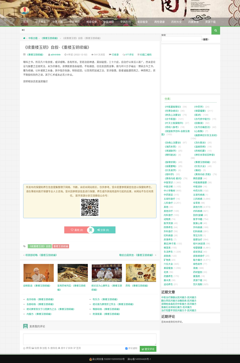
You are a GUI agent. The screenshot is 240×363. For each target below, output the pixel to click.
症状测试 (197, 251)
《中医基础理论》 (173, 106)
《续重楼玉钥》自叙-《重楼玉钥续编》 (57, 47)
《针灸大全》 (200, 166)
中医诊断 (168, 186)
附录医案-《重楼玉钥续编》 (107, 313)
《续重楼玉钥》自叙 (40, 246)
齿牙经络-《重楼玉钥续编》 (41, 299)
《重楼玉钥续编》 (50, 38)
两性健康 (159, 22)
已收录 (115, 54)
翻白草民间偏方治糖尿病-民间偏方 (178, 300)
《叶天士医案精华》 (174, 122)
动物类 (167, 219)
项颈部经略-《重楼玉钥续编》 (41, 255)
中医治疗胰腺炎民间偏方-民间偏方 (178, 297)
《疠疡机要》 (200, 150)
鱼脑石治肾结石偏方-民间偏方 (176, 307)
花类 (166, 272)
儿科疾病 (197, 198)
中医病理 (108, 22)
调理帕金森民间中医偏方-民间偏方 (178, 303)
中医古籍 (57, 22)
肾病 (195, 267)
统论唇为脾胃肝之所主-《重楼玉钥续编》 (114, 304)
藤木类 (167, 280)
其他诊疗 (168, 210)
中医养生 (40, 22)
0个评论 (130, 54)
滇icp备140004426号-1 (139, 359)
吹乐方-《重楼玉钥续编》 (106, 299)
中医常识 (74, 22)
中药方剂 (125, 22)
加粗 (44, 347)
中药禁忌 (168, 194)
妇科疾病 (197, 231)
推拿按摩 (91, 22)
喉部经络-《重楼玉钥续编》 (107, 309)
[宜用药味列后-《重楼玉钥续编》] (73, 272)
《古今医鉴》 (170, 118)
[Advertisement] (89, 108)
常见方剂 (197, 235)
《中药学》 (199, 106)
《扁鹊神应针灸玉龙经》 (205, 135)
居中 (62, 347)
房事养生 (168, 239)
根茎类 (167, 247)
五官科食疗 (169, 198)
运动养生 (168, 284)
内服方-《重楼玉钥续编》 (40, 313)
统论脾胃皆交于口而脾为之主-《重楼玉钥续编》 (51, 309)
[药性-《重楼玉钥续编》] (141, 272)
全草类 (196, 202)
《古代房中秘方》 (202, 118)
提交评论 (149, 349)
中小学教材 (169, 190)
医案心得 (197, 223)
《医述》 (197, 114)
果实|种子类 (170, 243)
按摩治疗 (197, 239)
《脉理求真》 (170, 162)
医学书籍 (197, 219)
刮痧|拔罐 (198, 215)
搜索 (205, 39)
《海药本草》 (170, 146)
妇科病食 (168, 235)
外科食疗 (168, 231)
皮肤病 (167, 255)
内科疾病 (197, 210)
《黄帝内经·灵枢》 (202, 174)
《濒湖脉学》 (170, 150)
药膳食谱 (193, 22)
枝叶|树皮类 (199, 243)
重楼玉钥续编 (60, 246)
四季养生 (168, 227)
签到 (78, 347)
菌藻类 (196, 276)
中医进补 (197, 186)
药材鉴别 (197, 272)
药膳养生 (168, 276)
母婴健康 (197, 247)
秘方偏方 (197, 259)
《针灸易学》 (170, 170)
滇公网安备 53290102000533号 (108, 359)
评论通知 (132, 348)
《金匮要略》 (170, 166)
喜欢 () (78, 230)
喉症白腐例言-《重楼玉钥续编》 (136, 255)
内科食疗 (168, 215)
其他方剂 (197, 206)
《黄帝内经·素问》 (173, 178)
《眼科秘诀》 (170, 154)
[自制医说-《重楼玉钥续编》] (39, 272)
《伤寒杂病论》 (172, 110)
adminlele (56, 54)
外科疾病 (197, 227)
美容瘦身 (142, 22)
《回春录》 (199, 122)
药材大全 (176, 22)
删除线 (53, 347)
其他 (166, 206)
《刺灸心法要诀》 (173, 114)
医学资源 (168, 223)
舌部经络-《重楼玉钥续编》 (41, 304)
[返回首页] (24, 38)
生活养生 (168, 251)
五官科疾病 (199, 194)
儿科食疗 (168, 202)
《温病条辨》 (200, 146)
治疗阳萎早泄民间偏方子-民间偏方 (178, 310)
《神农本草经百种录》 (204, 154)
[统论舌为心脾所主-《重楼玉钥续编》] (107, 272)
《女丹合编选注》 (202, 127)
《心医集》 (199, 131)
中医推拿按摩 (200, 182)
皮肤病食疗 (199, 255)
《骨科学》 (169, 174)
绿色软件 (197, 263)
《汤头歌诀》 (200, 142)
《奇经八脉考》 (172, 127)
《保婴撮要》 (200, 110)
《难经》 (197, 170)
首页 (25, 22)
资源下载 (210, 22)
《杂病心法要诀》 (173, 142)
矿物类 (167, 259)
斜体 (70, 347)
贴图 (36, 347)
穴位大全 (168, 263)
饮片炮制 (197, 284)
